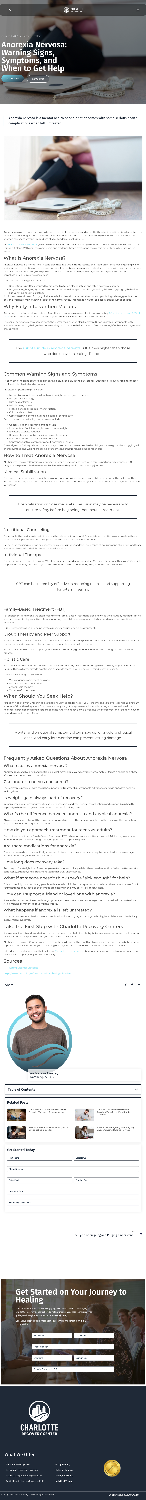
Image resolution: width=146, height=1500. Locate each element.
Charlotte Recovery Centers (22, 244)
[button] (138, 10)
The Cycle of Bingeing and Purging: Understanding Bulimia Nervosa (115, 1128)
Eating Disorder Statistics (23, 967)
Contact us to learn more (68, 951)
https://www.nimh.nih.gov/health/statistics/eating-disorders (37, 973)
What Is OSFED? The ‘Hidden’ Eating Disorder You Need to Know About (47, 1110)
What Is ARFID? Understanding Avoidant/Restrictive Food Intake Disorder (114, 1112)
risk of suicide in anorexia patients (51, 348)
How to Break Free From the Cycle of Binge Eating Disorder (48, 1128)
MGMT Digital (132, 1494)
